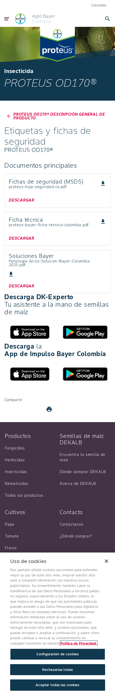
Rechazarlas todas (57, 669)
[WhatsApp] (36, 409)
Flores (11, 548)
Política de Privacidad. (78, 643)
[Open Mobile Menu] (6, 18)
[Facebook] (10, 409)
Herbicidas (15, 460)
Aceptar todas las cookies (57, 685)
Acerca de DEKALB (78, 483)
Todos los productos (24, 495)
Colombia (98, 5)
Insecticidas (16, 471)
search (107, 19)
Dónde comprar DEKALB (83, 471)
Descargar (21, 200)
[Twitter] (23, 409)
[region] (57, 624)
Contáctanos (71, 524)
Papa (9, 524)
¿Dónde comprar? (76, 536)
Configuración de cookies (57, 654)
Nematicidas (16, 483)
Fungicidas (15, 448)
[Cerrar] (106, 561)
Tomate (12, 536)
